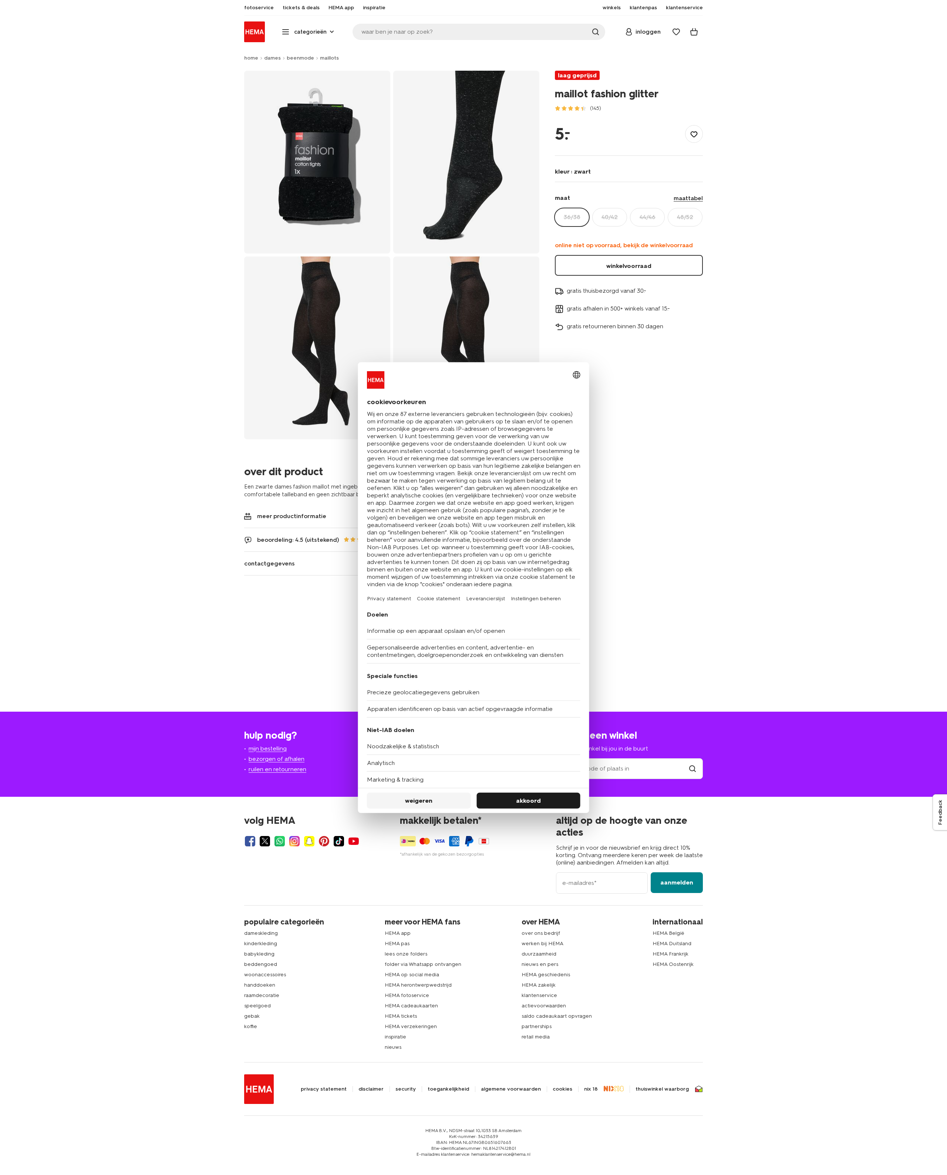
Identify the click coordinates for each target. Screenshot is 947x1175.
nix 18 (591, 1089)
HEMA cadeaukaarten (411, 1006)
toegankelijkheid (448, 1089)
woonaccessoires (265, 974)
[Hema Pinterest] (324, 841)
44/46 (648, 217)
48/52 (685, 217)
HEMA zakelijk (539, 985)
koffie (250, 1026)
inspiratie (395, 1037)
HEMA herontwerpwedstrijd (418, 985)
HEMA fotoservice (407, 995)
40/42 (609, 217)
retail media (536, 1037)
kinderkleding (260, 943)
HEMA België (668, 933)
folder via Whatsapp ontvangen (423, 964)
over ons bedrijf (541, 933)
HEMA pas (397, 943)
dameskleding (261, 933)
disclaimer (371, 1089)
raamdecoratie (261, 995)
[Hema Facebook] (250, 841)
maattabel (688, 198)
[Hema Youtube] (353, 841)
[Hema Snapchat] (309, 841)
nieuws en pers (540, 964)
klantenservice (539, 995)
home (251, 58)
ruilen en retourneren (277, 769)
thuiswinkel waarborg (662, 1089)
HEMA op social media (412, 974)
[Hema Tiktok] (339, 841)
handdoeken (259, 985)
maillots (329, 58)
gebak (252, 1016)
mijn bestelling (268, 748)
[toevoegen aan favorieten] (694, 134)
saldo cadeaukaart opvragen (557, 1016)
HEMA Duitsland (672, 943)
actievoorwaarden (544, 1006)
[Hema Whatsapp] (279, 841)
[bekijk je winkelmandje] (694, 32)
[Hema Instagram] (294, 841)
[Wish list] (676, 32)
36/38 (572, 217)
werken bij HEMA (542, 943)
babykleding (259, 954)
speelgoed (257, 1006)
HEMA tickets (401, 1016)
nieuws (393, 1047)
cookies (562, 1089)
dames (272, 58)
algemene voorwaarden (511, 1089)
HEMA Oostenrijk (673, 964)
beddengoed (260, 964)
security (405, 1089)
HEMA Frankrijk (670, 954)
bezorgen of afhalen (276, 758)
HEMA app (398, 933)
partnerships (537, 1026)
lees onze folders (406, 954)
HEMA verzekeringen (411, 1026)
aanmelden (676, 882)
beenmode (300, 58)
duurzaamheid (539, 954)
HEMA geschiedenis (546, 974)
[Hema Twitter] (265, 841)
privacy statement (324, 1089)
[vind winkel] (692, 768)
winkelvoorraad (628, 265)
